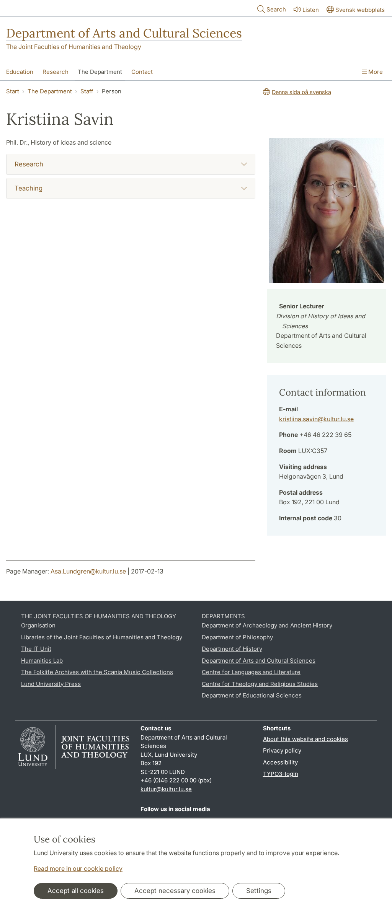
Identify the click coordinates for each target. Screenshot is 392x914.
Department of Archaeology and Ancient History (267, 625)
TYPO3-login (280, 773)
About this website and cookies (305, 739)
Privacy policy (282, 750)
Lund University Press (51, 684)
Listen (310, 9)
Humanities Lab (42, 660)
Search (276, 9)
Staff (86, 91)
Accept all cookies (75, 890)
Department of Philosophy (237, 637)
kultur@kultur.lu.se (166, 789)
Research (55, 71)
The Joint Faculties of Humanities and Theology (73, 47)
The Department (100, 71)
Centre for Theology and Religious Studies (260, 684)
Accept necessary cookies (175, 890)
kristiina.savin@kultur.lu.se (316, 419)
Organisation (38, 625)
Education (19, 71)
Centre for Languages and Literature (251, 672)
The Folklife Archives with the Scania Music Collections (97, 672)
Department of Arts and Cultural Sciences (124, 33)
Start (12, 91)
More (375, 71)
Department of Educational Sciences (252, 695)
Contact (142, 71)
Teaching (28, 188)
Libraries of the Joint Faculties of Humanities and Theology (101, 637)
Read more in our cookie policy (78, 868)
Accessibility (280, 762)
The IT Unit (36, 648)
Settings (258, 890)
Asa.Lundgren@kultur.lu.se (88, 571)
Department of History (232, 648)
